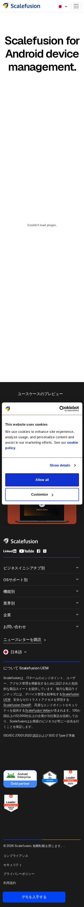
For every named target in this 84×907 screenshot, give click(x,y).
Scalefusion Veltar (38, 710)
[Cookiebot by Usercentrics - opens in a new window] (60, 409)
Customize (39, 494)
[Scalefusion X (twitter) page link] (45, 551)
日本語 (16, 652)
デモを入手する (34, 897)
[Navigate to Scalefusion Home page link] (20, 540)
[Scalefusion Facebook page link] (38, 551)
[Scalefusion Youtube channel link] (26, 551)
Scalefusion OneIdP (17, 705)
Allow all (42, 480)
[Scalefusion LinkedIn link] (9, 551)
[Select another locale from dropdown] (62, 6)
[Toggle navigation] (76, 6)
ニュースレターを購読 (22, 639)
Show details (60, 465)
